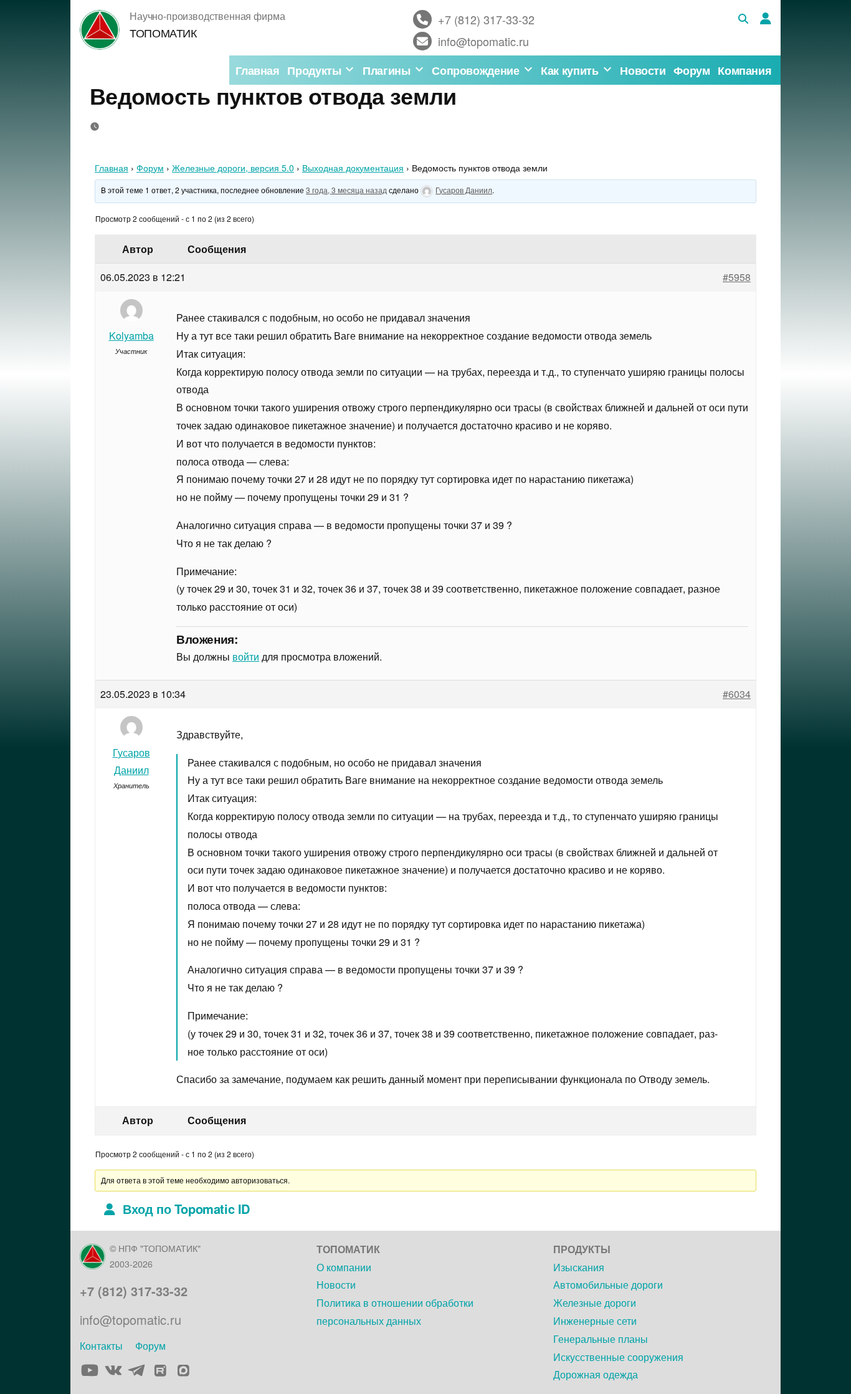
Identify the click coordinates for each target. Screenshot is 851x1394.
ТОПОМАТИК (163, 32)
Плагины (386, 70)
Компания (744, 70)
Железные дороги (594, 1303)
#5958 (737, 277)
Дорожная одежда (595, 1374)
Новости (642, 70)
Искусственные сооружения (618, 1357)
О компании (343, 1267)
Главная (257, 70)
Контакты (101, 1346)
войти (245, 656)
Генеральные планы (600, 1339)
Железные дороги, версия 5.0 (233, 167)
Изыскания (578, 1267)
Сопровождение (475, 70)
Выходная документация (353, 167)
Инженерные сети (595, 1321)
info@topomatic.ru (130, 1319)
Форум (691, 70)
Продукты (314, 70)
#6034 (737, 694)
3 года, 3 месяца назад (346, 189)
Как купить (569, 70)
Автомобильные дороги (608, 1284)
